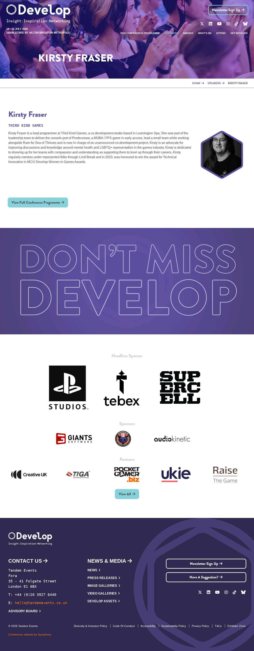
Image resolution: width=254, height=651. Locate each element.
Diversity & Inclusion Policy (90, 626)
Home (196, 83)
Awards (188, 33)
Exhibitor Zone (236, 626)
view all (125, 494)
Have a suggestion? (204, 577)
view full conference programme (36, 202)
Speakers (171, 33)
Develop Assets (102, 601)
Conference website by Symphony (29, 634)
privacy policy (200, 626)
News (92, 570)
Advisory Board (23, 611)
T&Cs (218, 626)
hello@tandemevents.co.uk (41, 603)
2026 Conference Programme (140, 33)
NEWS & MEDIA (107, 561)
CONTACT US (25, 561)
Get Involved (239, 33)
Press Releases (102, 578)
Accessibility (148, 626)
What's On (204, 33)
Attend (221, 33)
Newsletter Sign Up (226, 10)
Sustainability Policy (173, 626)
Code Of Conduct (124, 626)
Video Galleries (102, 593)
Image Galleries (102, 585)
